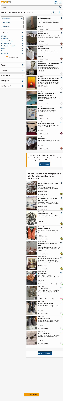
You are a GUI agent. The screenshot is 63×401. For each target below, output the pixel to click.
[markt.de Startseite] (6, 2)
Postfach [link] (55, 3)
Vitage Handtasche (43, 48)
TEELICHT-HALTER (43, 288)
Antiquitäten (12, 38)
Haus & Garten (6, 18)
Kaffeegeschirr (42, 138)
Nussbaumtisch (42, 273)
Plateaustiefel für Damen (45, 303)
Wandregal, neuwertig (44, 19)
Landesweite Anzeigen (44, 353)
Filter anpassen (32, 394)
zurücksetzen (5, 26)
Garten (12, 48)
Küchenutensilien (12, 43)
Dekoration (12, 53)
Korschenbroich (6, 22)
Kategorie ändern (13, 57)
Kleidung (12, 36)
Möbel (12, 51)
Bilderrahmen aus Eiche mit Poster (48, 258)
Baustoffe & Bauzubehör (12, 46)
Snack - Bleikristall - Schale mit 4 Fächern (48, 184)
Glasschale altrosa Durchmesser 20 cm (47, 244)
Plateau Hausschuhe (44, 318)
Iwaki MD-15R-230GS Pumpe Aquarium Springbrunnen (47, 94)
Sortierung (60, 13)
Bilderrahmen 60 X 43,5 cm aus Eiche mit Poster (48, 199)
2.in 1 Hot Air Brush (44, 333)
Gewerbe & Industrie (12, 41)
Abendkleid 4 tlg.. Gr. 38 (45, 213)
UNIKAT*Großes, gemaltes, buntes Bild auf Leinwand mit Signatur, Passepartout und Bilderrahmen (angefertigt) (48, 79)
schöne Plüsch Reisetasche (46, 123)
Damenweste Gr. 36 (44, 228)
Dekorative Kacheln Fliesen (46, 108)
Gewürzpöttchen (43, 34)
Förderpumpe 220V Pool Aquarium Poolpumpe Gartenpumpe (48, 64)
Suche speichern (53, 13)
